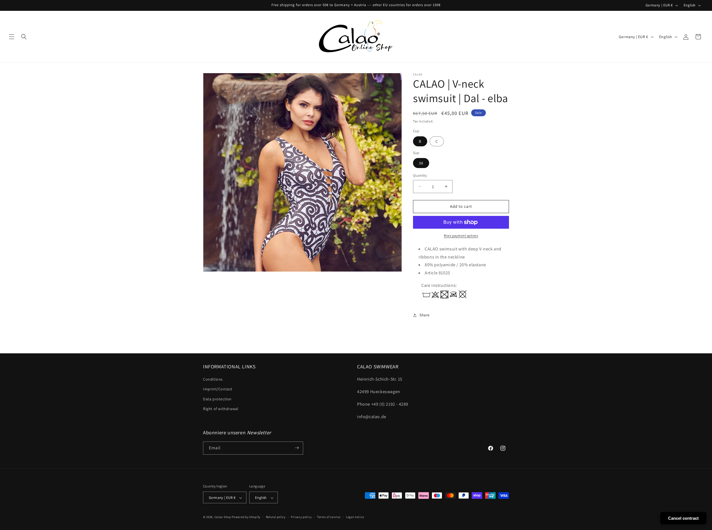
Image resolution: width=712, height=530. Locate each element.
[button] (12, 37)
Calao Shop (222, 517)
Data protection (217, 398)
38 (421, 163)
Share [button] (424, 314)
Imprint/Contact (218, 389)
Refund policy (276, 517)
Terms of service (328, 517)
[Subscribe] (297, 447)
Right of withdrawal (220, 408)
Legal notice (355, 517)
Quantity (420, 175)
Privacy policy (301, 517)
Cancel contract (683, 518)
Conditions (213, 379)
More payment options (461, 235)
